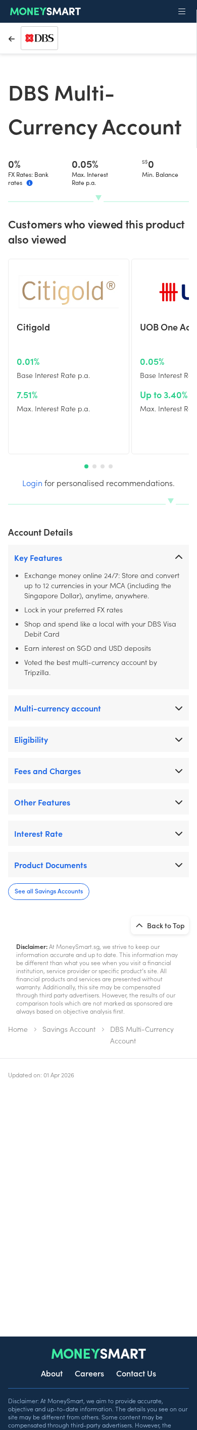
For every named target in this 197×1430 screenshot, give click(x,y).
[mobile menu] (182, 12)
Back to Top (165, 925)
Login (32, 482)
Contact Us (136, 1372)
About (52, 1372)
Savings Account (68, 1029)
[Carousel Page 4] (111, 466)
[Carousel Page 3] (103, 466)
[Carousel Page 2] (94, 466)
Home (18, 1029)
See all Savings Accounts (49, 890)
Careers (89, 1372)
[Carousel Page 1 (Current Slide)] (86, 466)
